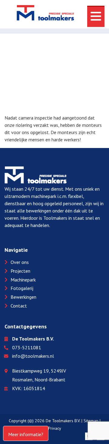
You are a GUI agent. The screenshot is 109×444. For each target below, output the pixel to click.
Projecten (20, 271)
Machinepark (23, 280)
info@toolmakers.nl (33, 356)
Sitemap (91, 420)
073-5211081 (26, 347)
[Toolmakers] (45, 14)
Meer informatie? (25, 434)
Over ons (20, 262)
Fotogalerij (22, 288)
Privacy (54, 428)
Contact (19, 306)
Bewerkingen (23, 297)
